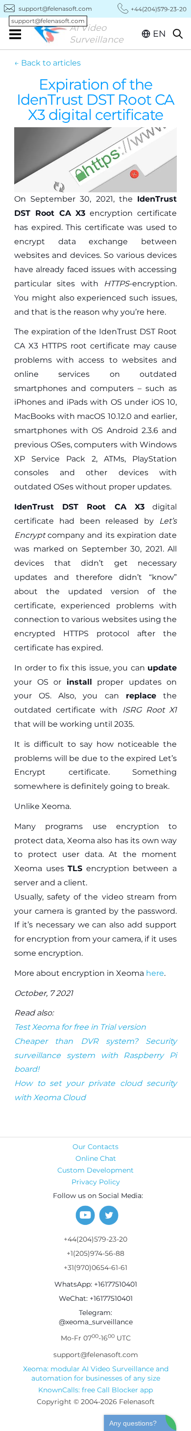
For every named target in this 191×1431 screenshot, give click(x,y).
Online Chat (95, 1158)
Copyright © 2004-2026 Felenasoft (96, 1401)
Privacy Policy (96, 1181)
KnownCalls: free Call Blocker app (95, 1389)
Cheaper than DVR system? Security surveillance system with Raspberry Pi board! (95, 1055)
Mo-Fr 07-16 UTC (96, 1337)
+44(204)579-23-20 (95, 1239)
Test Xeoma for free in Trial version (80, 1027)
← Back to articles (47, 63)
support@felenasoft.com (51, 9)
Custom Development (95, 1170)
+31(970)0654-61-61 (95, 1267)
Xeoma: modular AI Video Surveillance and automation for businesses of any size (95, 1373)
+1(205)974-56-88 (95, 1253)
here (155, 973)
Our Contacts (95, 1146)
